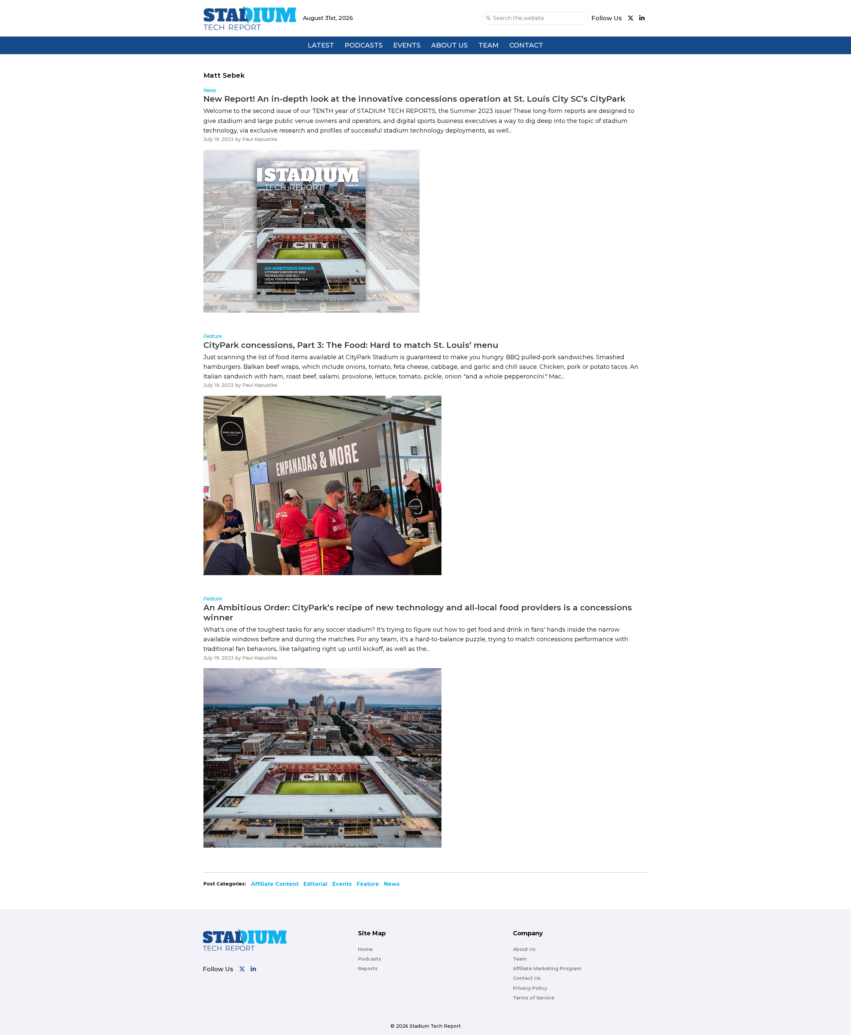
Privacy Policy (530, 988)
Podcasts (364, 45)
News (392, 884)
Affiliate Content (275, 884)
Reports (368, 969)
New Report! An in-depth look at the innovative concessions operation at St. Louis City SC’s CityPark (414, 99)
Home (365, 949)
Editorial (315, 884)
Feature (368, 884)
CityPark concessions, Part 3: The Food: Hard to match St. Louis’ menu (350, 345)
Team (488, 45)
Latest (321, 45)
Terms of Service (533, 998)
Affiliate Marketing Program (547, 969)
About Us (449, 45)
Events (407, 45)
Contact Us (527, 978)
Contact (526, 45)
